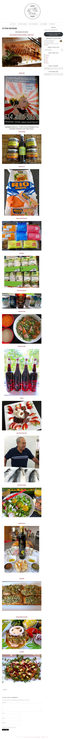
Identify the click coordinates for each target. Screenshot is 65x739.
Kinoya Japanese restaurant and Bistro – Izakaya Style (22, 34)
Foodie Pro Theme (27, 737)
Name (3, 713)
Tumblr (46, 60)
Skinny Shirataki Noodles (21, 218)
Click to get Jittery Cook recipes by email (53, 34)
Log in (47, 737)
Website (3, 722)
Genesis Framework (36, 737)
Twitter (46, 59)
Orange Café (22, 73)
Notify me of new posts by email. (9, 727)
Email (3, 718)
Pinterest (46, 57)
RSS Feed (47, 62)
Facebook (47, 55)
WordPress (43, 737)
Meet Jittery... (46, 44)
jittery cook (32, 10)
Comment (4, 702)
